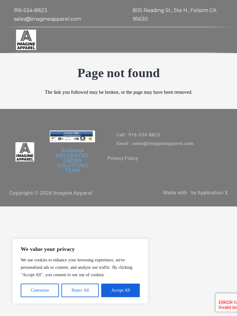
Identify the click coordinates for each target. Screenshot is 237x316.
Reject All (80, 290)
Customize (40, 290)
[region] (80, 271)
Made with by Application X (195, 193)
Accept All (120, 290)
